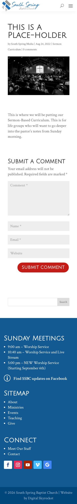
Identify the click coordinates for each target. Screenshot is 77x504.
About (12, 402)
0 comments (30, 49)
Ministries (16, 407)
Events (13, 412)
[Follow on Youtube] (28, 465)
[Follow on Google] (47, 465)
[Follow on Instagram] (18, 465)
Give (11, 423)
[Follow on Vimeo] (37, 465)
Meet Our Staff (19, 448)
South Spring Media (22, 44)
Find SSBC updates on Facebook (40, 378)
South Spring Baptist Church (37, 492)
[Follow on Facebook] (8, 465)
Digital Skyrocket (40, 498)
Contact (14, 454)
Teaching (15, 418)
